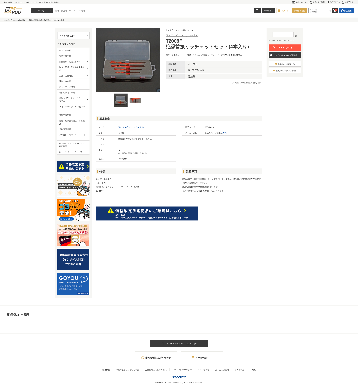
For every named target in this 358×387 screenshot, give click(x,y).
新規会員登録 (299, 10)
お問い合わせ (301, 2)
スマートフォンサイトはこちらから (182, 343)
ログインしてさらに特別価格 (286, 55)
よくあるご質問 (319, 2)
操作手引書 (349, 2)
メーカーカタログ (204, 357)
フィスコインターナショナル (182, 35)
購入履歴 (348, 10)
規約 (254, 369)
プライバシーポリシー (182, 369)
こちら (225, 132)
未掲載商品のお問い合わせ (158, 357)
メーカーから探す (67, 35)
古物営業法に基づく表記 (156, 369)
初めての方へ (335, 2)
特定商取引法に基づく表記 (127, 369)
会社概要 (106, 369)
